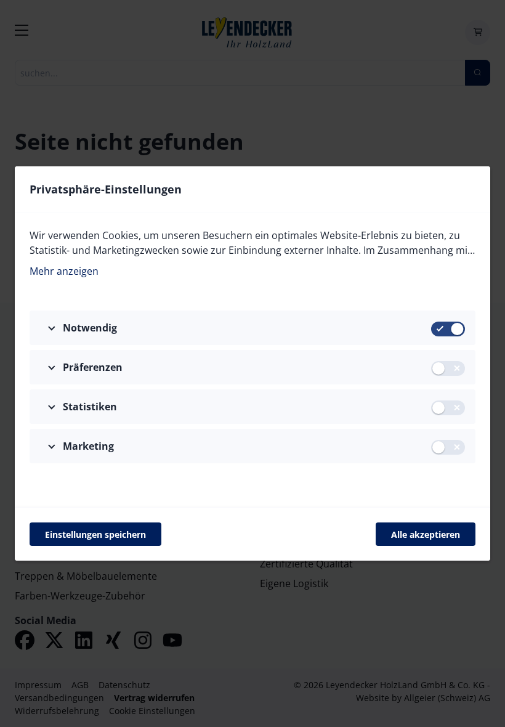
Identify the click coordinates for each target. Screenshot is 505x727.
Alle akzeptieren (425, 534)
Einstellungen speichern (95, 534)
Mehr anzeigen (64, 271)
